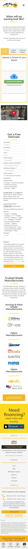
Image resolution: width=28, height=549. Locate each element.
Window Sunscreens (11, 184)
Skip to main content (4, 0)
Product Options (8, 180)
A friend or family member (12, 221)
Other (13, 188)
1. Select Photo (4, 51)
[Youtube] (17, 515)
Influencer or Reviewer (11, 225)
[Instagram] (14, 515)
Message (6, 233)
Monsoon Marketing (19, 538)
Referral (6, 211)
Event (19, 227)
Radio (20, 217)
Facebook (14, 214)
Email (5, 152)
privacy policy (18, 261)
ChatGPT (18, 219)
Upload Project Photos (10, 204)
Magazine (14, 217)
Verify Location (8, 173)
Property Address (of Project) (12, 163)
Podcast (14, 223)
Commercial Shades (18, 183)
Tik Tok (7, 217)
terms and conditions (10, 263)
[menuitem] (14, 466)
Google (7, 214)
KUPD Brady (8, 231)
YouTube (18, 215)
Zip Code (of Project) (10, 168)
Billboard (11, 219)
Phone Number (8, 158)
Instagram (8, 215)
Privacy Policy (9, 540)
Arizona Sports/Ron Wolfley (13, 229)
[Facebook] (7, 515)
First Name (7, 142)
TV (6, 219)
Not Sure (7, 188)
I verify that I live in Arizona (13, 175)
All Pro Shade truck (10, 227)
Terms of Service (18, 540)
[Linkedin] (21, 515)
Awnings (7, 183)
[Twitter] (10, 515)
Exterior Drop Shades (11, 186)
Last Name (7, 147)
